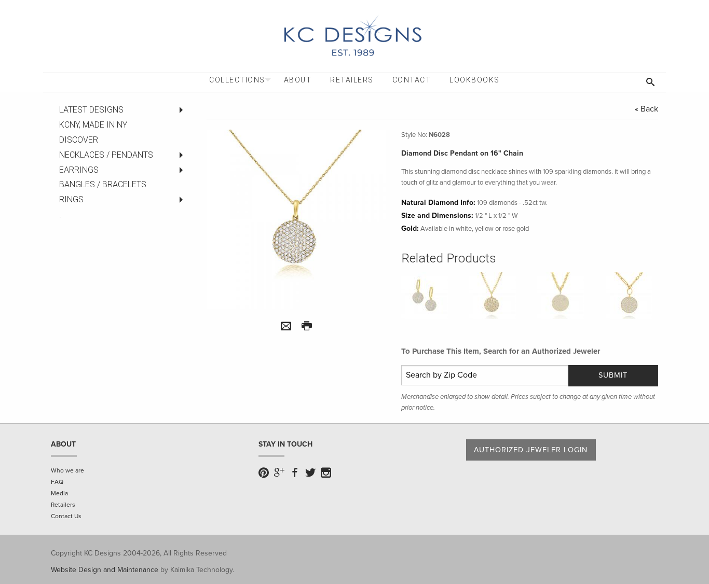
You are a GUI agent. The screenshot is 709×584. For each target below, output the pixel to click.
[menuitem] (237, 80)
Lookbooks (474, 80)
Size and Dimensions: (437, 215)
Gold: (410, 228)
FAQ (57, 482)
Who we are (67, 470)
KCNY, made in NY (93, 125)
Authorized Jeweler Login (531, 450)
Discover (78, 140)
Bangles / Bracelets (102, 184)
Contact (411, 80)
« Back (646, 109)
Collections (237, 80)
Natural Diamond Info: (438, 202)
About (298, 80)
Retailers (352, 80)
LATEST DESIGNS (91, 110)
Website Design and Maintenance (104, 569)
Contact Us (66, 516)
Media (59, 493)
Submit (613, 375)
